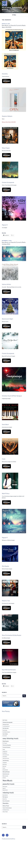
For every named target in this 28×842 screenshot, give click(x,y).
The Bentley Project (6, 809)
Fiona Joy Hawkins (7, 745)
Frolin (4, 749)
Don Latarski (5, 735)
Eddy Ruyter (6, 741)
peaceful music (8, 784)
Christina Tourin (6, 724)
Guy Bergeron (5, 753)
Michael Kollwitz (5, 769)
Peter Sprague (5, 786)
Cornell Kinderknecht (6, 726)
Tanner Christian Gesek (7, 807)
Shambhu (6, 803)
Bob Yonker (5, 720)
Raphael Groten (5, 790)
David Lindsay (5, 730)
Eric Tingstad (5, 743)
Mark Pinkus (5, 764)
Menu (14, 14)
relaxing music (8, 793)
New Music (7, 780)
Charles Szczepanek (7, 722)
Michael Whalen (6, 771)
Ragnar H (4, 788)
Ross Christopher (6, 800)
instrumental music (6, 754)
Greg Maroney (5, 751)
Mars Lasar (4, 766)
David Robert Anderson (6, 732)
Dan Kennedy (6, 728)
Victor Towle (5, 811)
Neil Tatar (4, 777)
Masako (4, 768)
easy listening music (10, 738)
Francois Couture (6, 747)
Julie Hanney (6, 760)
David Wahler (5, 733)
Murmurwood (5, 775)
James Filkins (5, 756)
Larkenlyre (5, 762)
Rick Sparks (5, 797)
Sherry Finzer (6, 805)
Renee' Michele (5, 795)
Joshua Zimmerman (6, 758)
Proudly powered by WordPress (8, 838)
